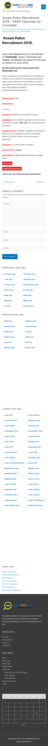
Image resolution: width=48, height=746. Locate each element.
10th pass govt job (23, 29)
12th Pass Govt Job (38, 29)
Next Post (41, 182)
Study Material (9, 678)
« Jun (23, 725)
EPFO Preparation (8, 587)
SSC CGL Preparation (10, 584)
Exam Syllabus (9, 675)
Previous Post (8, 182)
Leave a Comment (9, 29)
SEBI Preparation (8, 578)
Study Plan (6, 669)
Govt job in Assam (8, 31)
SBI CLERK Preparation (10, 575)
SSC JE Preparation (9, 581)
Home (4, 658)
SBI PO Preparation (9, 572)
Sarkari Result (7, 666)
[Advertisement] (24, 379)
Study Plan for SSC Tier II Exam (15, 672)
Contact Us (6, 645)
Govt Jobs (19, 31)
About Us (5, 642)
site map (5, 637)
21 (36, 713)
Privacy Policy (7, 640)
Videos (4, 684)
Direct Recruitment (9, 681)
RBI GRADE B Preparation (11, 590)
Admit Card (6, 664)
